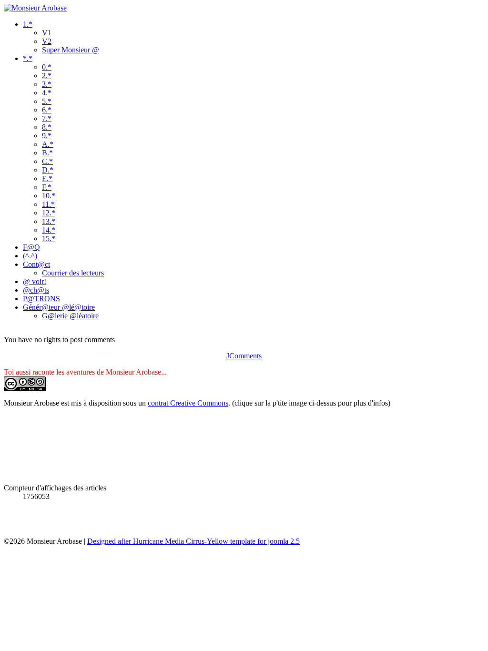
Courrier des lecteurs (73, 273)
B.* (47, 153)
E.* (47, 178)
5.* (46, 101)
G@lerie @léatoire (70, 316)
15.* (48, 238)
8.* (46, 127)
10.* (48, 196)
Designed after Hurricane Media (135, 541)
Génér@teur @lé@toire (59, 307)
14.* (48, 230)
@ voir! (34, 281)
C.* (47, 161)
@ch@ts (36, 290)
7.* (46, 118)
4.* (46, 93)
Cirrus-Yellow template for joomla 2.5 (242, 541)
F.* (46, 187)
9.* (46, 136)
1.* (27, 24)
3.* (46, 84)
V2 (46, 41)
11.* (48, 204)
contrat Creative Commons (188, 403)
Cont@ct (36, 264)
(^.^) (30, 256)
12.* (48, 213)
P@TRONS (41, 299)
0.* (46, 67)
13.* (48, 221)
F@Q (31, 247)
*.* (27, 58)
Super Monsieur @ (70, 50)
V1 (46, 33)
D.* (47, 170)
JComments (244, 356)
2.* (46, 75)
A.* (47, 144)
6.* (46, 110)
